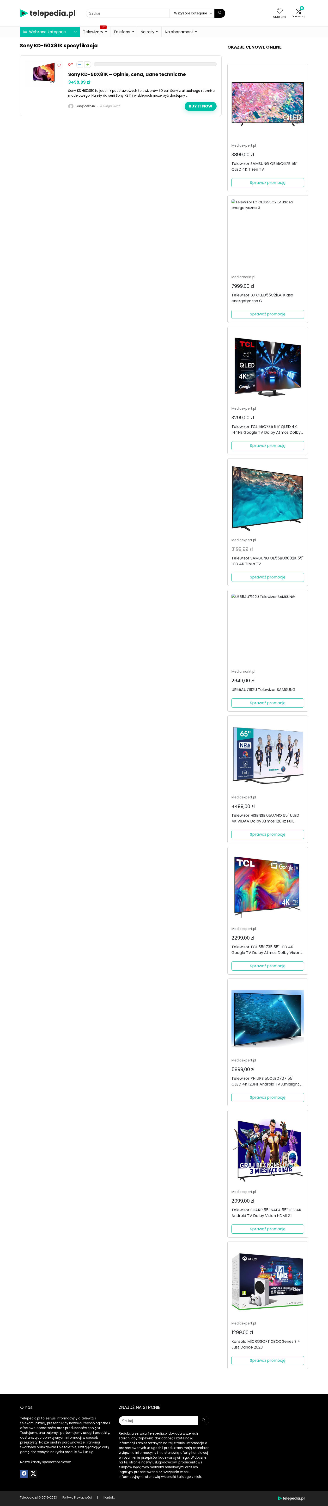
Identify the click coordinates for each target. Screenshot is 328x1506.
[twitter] (33, 1474)
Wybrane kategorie (47, 32)
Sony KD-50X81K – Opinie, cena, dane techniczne (127, 74)
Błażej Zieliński (85, 106)
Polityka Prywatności (77, 1497)
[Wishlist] (280, 11)
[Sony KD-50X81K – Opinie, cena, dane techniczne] (44, 63)
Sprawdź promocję (267, 182)
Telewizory (94, 31)
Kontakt (109, 1497)
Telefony (122, 32)
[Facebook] (24, 1474)
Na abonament (179, 32)
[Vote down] (79, 64)
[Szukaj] (219, 13)
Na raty (147, 32)
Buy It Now (200, 106)
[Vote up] (88, 64)
